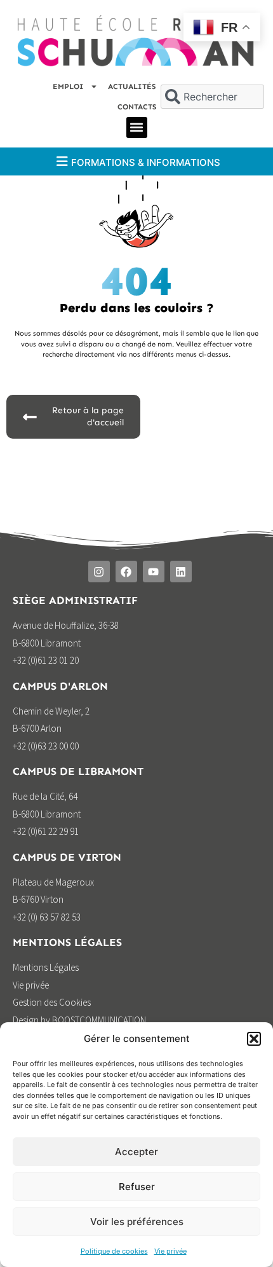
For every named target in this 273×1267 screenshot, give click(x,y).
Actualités (132, 86)
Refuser (137, 1187)
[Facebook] (126, 571)
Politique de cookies (114, 1251)
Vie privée (170, 1251)
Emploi (68, 86)
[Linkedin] (181, 571)
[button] (254, 1038)
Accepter (136, 1152)
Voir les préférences (136, 1222)
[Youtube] (153, 571)
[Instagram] (99, 571)
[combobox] (212, 97)
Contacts (136, 106)
